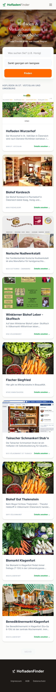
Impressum (16, 681)
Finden (28, 73)
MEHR (28, 651)
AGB (27, 681)
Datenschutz (39, 681)
